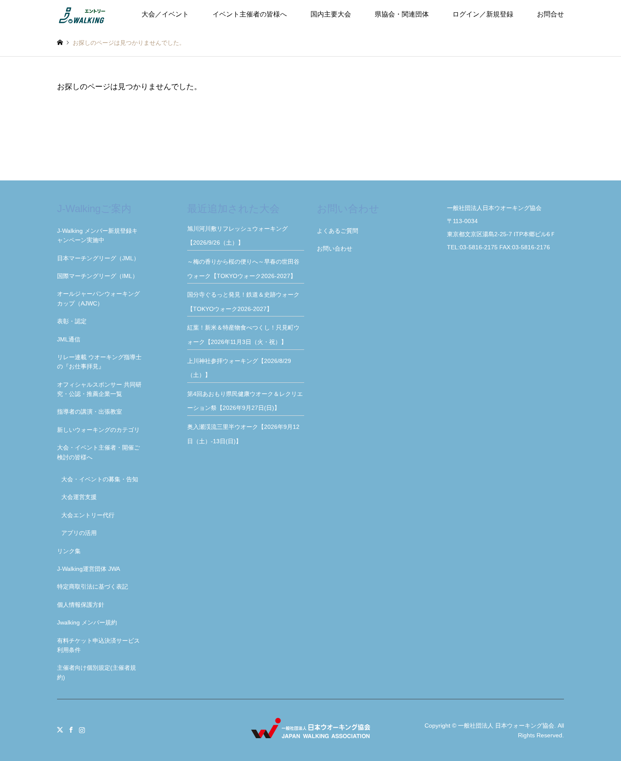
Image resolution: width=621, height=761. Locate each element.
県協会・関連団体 (402, 14)
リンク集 (69, 551)
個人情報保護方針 (80, 604)
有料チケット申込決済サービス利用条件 (98, 645)
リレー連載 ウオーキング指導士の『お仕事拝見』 (99, 362)
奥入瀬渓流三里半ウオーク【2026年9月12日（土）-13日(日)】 (243, 434)
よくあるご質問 (337, 230)
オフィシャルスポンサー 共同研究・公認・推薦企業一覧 (99, 389)
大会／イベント (165, 14)
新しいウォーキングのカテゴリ (98, 429)
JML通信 (68, 339)
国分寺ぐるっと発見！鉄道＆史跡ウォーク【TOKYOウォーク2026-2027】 (243, 301)
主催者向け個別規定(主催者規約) (96, 672)
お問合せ (550, 14)
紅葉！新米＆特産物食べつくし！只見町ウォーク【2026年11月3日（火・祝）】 (243, 334)
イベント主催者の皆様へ (249, 14)
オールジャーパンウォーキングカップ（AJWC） (98, 298)
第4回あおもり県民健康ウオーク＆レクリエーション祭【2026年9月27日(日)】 (245, 401)
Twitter (60, 730)
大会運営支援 (79, 497)
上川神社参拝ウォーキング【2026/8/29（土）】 (239, 368)
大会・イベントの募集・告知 (99, 479)
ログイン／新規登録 (482, 14)
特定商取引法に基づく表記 (92, 586)
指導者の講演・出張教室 (89, 411)
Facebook (71, 730)
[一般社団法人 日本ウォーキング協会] (83, 14)
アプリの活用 (79, 532)
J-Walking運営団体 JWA (88, 568)
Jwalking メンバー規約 (87, 622)
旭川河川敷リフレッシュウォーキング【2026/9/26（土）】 (237, 235)
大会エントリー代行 (87, 515)
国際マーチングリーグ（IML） (97, 276)
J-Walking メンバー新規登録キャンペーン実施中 (97, 235)
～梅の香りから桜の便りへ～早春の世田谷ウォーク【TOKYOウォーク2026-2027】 (244, 268)
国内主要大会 (330, 14)
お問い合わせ (334, 248)
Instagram (82, 730)
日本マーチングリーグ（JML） (98, 258)
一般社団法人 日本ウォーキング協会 (506, 725)
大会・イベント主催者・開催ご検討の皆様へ (98, 452)
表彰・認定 (72, 321)
